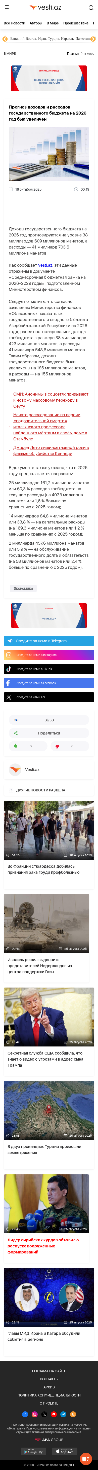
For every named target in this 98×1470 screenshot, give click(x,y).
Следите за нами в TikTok (34, 669)
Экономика (23, 588)
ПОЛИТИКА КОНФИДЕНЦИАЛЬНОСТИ (49, 1395)
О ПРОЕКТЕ (49, 1403)
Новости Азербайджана (28, 39)
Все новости (14, 23)
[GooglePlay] (33, 1451)
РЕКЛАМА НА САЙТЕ (49, 1371)
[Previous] (5, 39)
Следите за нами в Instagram (37, 655)
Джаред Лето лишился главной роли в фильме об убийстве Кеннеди (51, 450)
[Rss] (73, 1414)
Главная (73, 53)
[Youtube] (54, 1414)
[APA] (49, 1440)
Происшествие (75, 23)
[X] (44, 1414)
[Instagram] (35, 1414)
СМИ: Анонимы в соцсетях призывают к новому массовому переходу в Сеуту (50, 400)
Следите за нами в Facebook (36, 683)
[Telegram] (63, 1414)
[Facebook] (25, 1414)
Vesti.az (45, 265)
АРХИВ (49, 1387)
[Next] (93, 39)
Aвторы (36, 23)
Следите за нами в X (31, 697)
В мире (53, 23)
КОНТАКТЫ (49, 1379)
